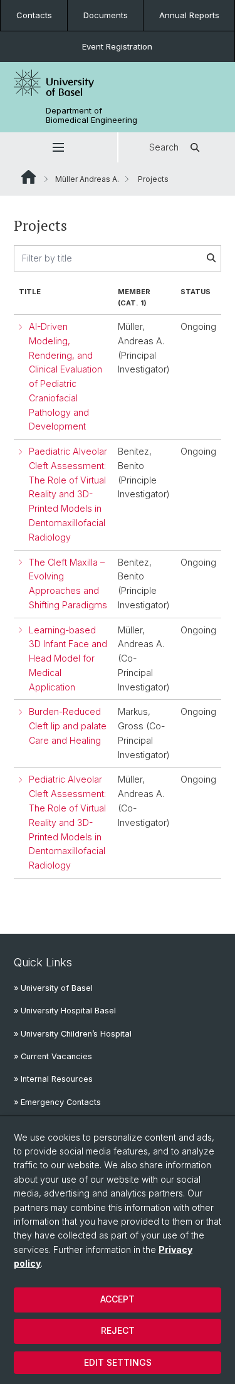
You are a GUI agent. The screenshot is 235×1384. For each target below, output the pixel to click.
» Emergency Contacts (57, 1102)
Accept (117, 1299)
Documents (105, 15)
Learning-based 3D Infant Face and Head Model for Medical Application (68, 658)
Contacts (34, 15)
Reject (118, 1330)
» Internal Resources (53, 1079)
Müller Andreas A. (87, 179)
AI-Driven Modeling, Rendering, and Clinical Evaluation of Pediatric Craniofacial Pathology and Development (65, 376)
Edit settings (118, 1362)
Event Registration (117, 46)
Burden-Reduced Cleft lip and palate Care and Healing (68, 726)
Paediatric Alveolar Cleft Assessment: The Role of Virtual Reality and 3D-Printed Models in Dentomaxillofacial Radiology (68, 494)
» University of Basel (53, 988)
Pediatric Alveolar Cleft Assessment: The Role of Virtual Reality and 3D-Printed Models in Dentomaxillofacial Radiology (67, 822)
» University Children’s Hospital (73, 1033)
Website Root (28, 177)
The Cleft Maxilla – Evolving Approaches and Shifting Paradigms (68, 583)
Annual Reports (189, 15)
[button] (58, 147)
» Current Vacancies (53, 1056)
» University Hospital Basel (65, 1010)
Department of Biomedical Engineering (91, 115)
